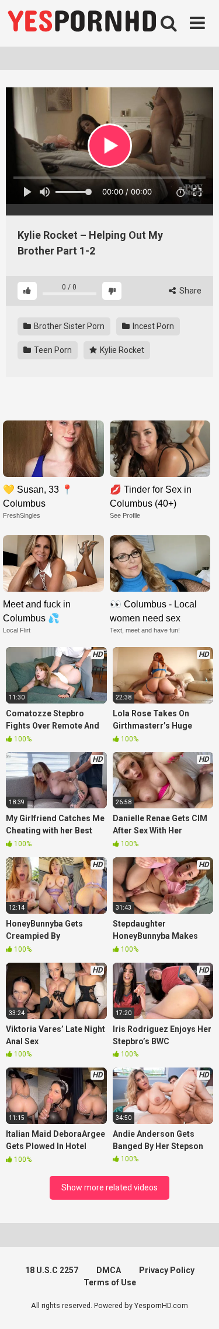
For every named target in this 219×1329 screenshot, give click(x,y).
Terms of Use (110, 1282)
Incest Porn (152, 326)
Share (189, 290)
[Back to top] (197, 1305)
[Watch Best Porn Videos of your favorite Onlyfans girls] (82, 23)
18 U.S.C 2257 (51, 1270)
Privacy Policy (166, 1270)
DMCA (108, 1270)
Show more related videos (109, 1187)
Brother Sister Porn (68, 326)
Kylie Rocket (121, 350)
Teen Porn (52, 350)
